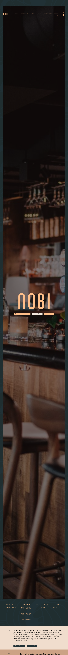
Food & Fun (33, 29)
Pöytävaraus (43, 31)
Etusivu (16, 29)
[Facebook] (63, 31)
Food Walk (51, 31)
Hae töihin (35, 31)
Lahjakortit (56, 29)
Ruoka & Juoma (24, 29)
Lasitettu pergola (48, 29)
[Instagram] (63, 29)
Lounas (40, 29)
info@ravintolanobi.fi (57, 611)
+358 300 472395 (56, 607)
